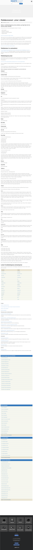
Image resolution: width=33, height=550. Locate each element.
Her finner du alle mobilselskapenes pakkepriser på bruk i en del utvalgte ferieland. (13, 61)
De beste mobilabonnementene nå (6, 373)
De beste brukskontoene (4, 363)
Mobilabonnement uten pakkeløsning (6, 321)
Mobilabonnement (3, 349)
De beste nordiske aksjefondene (6, 387)
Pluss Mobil (3, 286)
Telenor (2, 295)
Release (2, 288)
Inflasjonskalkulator (4, 483)
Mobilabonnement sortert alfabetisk (6, 313)
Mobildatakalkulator (4, 344)
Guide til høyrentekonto (4, 421)
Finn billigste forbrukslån (4, 449)
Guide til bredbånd (3, 310)
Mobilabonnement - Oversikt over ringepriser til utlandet (9, 324)
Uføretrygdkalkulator (4, 497)
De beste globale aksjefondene (5, 385)
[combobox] (14, 3)
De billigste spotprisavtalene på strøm (6, 379)
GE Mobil (2, 275)
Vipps (2, 299)
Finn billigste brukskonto (4, 443)
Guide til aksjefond (4, 407)
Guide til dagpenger (4, 417)
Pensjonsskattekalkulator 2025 (5, 489)
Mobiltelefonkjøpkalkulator (5, 340)
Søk (21, 3)
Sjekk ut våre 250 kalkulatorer (6, 499)
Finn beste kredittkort (4, 453)
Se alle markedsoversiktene (5, 457)
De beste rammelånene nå (5, 375)
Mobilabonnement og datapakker (6, 327)
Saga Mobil (3, 290)
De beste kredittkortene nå (5, 371)
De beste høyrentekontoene (5, 369)
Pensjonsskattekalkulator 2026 (5, 487)
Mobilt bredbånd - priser (4, 333)
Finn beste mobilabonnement (5, 455)
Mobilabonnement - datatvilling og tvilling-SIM (7, 330)
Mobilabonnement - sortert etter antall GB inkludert (8, 317)
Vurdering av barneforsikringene (6, 383)
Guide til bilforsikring (4, 411)
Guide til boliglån (3, 413)
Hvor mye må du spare (4, 481)
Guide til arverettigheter (4, 409)
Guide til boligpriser (4, 415)
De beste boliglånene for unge (5, 359)
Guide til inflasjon (3, 425)
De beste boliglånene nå (4, 361)
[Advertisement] (16, 11)
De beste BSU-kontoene (4, 365)
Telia (2, 297)
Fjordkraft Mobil (3, 273)
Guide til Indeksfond (4, 423)
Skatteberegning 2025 (4, 493)
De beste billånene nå (4, 357)
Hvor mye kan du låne (4, 479)
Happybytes (3, 277)
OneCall (2, 284)
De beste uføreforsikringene (5, 377)
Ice (1, 279)
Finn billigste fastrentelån (5, 447)
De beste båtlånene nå (4, 367)
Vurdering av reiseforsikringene (5, 381)
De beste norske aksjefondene (5, 389)
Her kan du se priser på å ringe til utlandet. (7, 35)
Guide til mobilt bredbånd (4, 308)
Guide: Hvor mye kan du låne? (5, 419)
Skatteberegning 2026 (4, 491)
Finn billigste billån (4, 439)
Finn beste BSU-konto (4, 445)
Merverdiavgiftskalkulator (5, 485)
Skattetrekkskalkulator (4, 495)
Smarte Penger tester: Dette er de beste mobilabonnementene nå (10, 306)
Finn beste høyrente (4, 451)
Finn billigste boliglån (4, 441)
